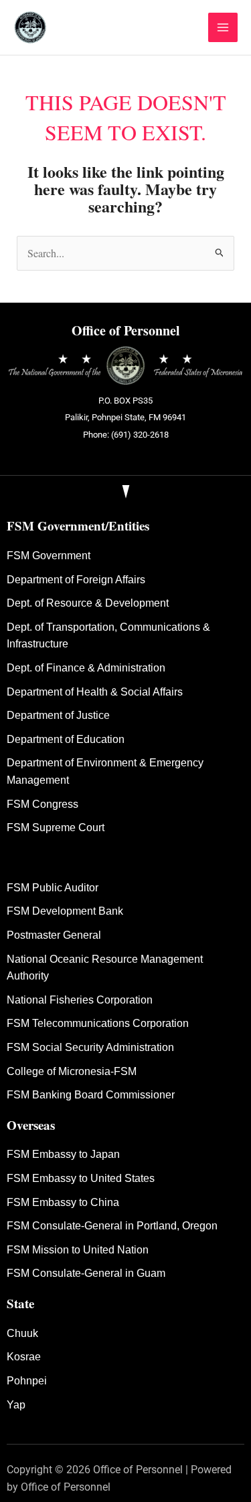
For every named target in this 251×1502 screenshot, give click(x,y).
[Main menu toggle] (223, 27)
